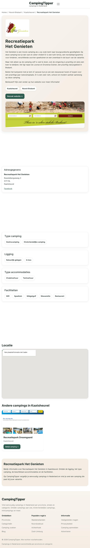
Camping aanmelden (69, 527)
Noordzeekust (37, 524)
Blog (3, 531)
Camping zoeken (9, 527)
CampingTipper (13, 499)
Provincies (6, 520)
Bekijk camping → (12, 447)
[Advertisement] (45, 148)
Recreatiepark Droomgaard (18, 437)
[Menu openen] (58, 4)
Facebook (8, 188)
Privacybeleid (66, 524)
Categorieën (7, 524)
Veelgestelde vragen (69, 520)
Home (4, 12)
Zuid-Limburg (37, 531)
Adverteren (65, 531)
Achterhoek (36, 527)
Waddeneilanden (38, 520)
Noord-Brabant (15, 12)
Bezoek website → (15, 96)
